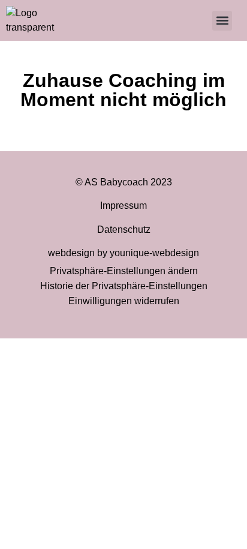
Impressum (123, 205)
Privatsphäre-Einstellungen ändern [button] (124, 271)
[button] (222, 21)
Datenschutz (123, 229)
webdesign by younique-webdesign (123, 253)
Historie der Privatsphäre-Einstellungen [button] (123, 286)
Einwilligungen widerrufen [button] (123, 301)
